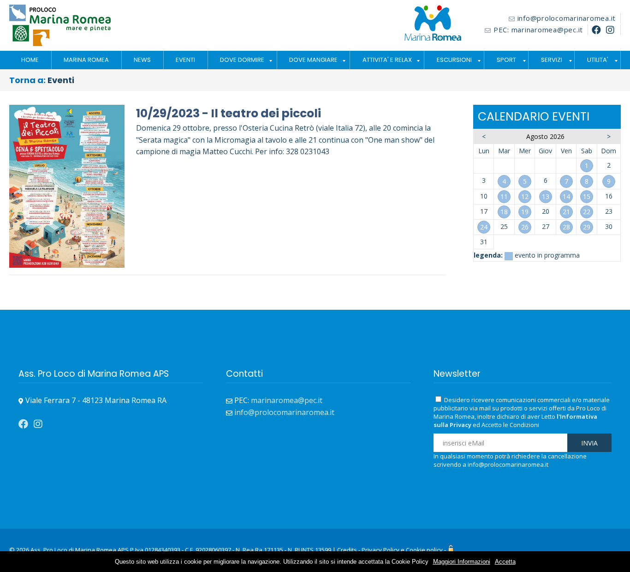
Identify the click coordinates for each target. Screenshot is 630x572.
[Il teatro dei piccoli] (67, 110)
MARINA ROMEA (86, 59)
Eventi (61, 80)
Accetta (505, 561)
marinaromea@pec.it (547, 29)
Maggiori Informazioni (461, 561)
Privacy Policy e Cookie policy (402, 550)
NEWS (142, 59)
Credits (347, 550)
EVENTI (185, 59)
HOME (30, 59)
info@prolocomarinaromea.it (566, 18)
